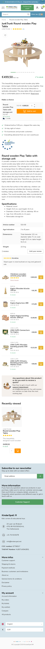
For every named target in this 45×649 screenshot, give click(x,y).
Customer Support (22, 502)
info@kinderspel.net (14, 541)
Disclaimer (5, 582)
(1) (23, 29)
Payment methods (8, 568)
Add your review (35, 251)
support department (20, 387)
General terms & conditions (12, 579)
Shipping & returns (8, 564)
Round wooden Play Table (18, 20)
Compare (5, 611)
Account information (9, 596)
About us (5, 575)
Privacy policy (7, 586)
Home (4, 20)
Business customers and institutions (15, 571)
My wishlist (6, 607)
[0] (42, 7)
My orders (5, 600)
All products (6, 614)
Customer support (8, 560)
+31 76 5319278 (13, 535)
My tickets (5, 603)
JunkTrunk (6, 29)
